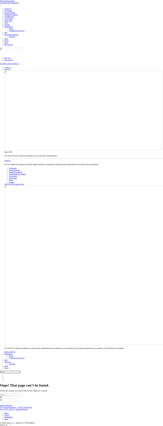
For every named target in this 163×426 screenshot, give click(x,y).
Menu (6, 413)
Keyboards (8, 11)
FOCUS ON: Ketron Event (14, 184)
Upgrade (12, 37)
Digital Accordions (11, 15)
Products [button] (7, 69)
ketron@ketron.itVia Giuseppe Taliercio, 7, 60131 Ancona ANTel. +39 (16, 407)
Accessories (8, 19)
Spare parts (8, 21)
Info (5, 33)
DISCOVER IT (10, 352)
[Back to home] (9, 3)
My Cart (7, 58)
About (6, 415)
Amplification (9, 17)
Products (7, 161)
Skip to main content (7, 1)
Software (7, 362)
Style (6, 23)
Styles (11, 180)
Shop (6, 39)
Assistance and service (17, 31)
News (6, 41)
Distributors (8, 27)
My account (8, 45)
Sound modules (9, 13)
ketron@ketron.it (22, 409)
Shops (11, 29)
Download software (11, 35)
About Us (7, 9)
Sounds (7, 25)
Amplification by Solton (17, 174)
